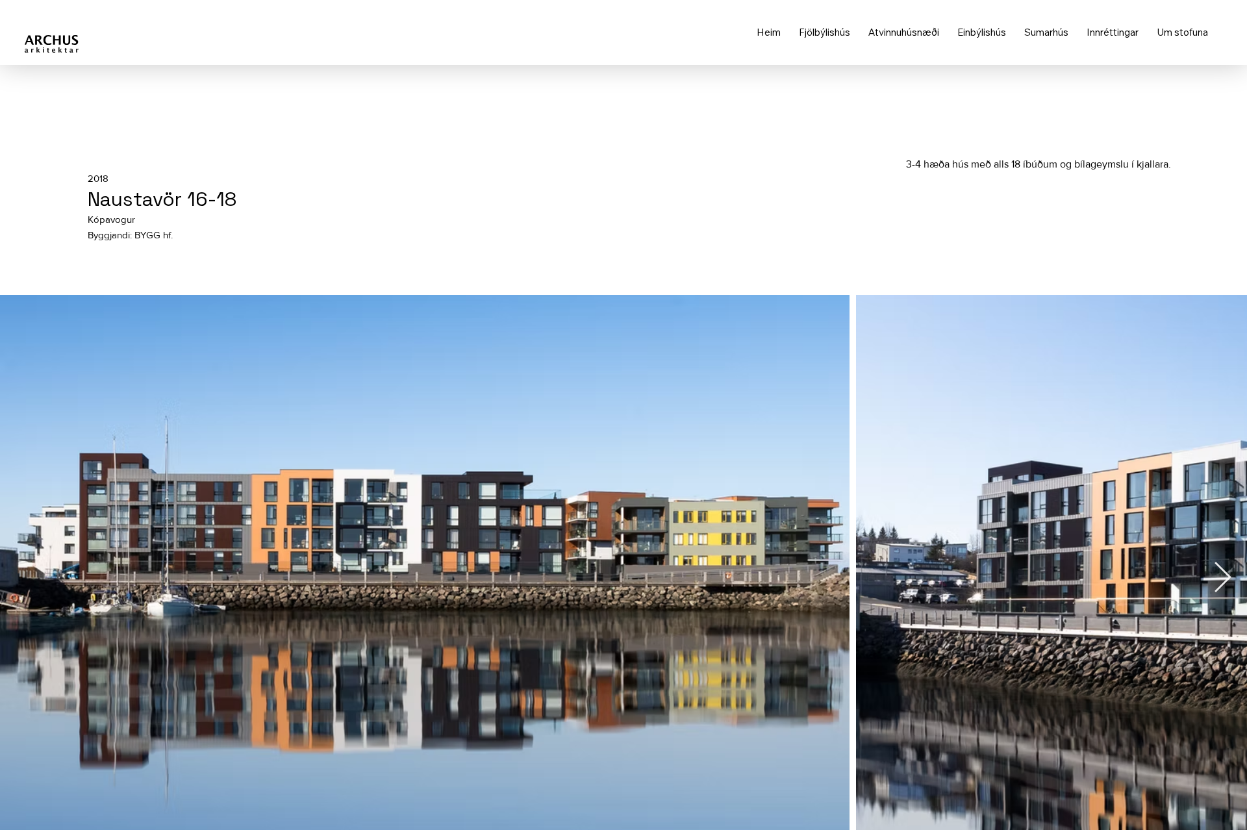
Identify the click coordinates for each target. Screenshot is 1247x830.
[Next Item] (1222, 578)
